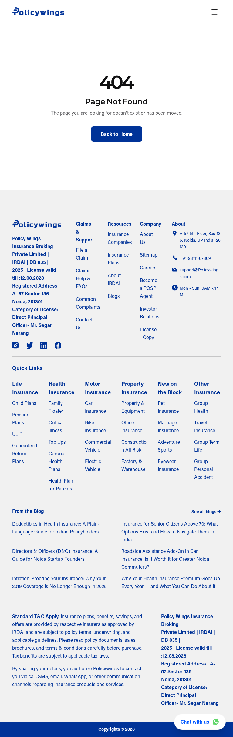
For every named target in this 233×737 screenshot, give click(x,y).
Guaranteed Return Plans (24, 453)
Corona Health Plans (56, 461)
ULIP (17, 434)
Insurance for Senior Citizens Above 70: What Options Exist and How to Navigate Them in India (169, 531)
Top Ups (57, 441)
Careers (148, 267)
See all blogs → (206, 512)
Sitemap (148, 254)
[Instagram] (15, 345)
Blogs (114, 296)
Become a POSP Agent (148, 288)
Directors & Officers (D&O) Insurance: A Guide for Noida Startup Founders (55, 555)
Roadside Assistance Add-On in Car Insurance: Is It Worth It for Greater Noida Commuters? (165, 559)
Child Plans (24, 403)
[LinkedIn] (43, 345)
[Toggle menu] (214, 11)
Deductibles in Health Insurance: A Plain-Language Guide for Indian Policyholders (56, 527)
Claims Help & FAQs (83, 278)
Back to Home (117, 134)
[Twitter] (29, 345)
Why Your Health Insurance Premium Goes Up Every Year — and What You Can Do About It (170, 582)
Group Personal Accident (203, 469)
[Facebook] (58, 345)
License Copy (148, 333)
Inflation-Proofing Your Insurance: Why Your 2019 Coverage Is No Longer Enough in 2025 (59, 582)
